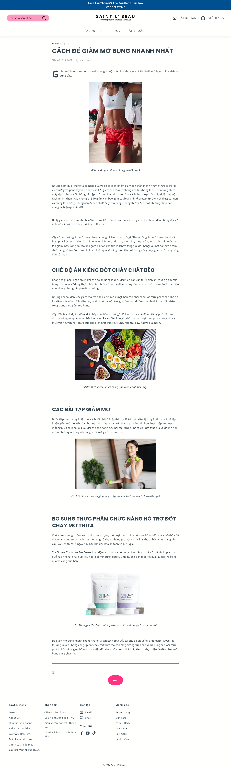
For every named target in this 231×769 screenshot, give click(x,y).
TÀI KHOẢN (136, 30)
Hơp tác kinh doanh (20, 723)
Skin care (121, 717)
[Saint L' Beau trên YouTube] (88, 733)
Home (55, 43)
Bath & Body (123, 723)
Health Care (123, 739)
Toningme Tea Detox (78, 552)
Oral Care (121, 728)
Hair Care (121, 733)
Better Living (123, 712)
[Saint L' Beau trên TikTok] (94, 733)
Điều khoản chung (55, 712)
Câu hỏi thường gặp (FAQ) (24, 749)
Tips (64, 43)
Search (13, 712)
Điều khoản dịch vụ (20, 739)
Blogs (115, 30)
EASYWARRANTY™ (19, 733)
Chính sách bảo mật (21, 744)
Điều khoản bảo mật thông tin (60, 725)
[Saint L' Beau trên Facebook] (82, 733)
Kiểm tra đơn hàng (20, 728)
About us (94, 30)
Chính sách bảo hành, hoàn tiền (60, 734)
